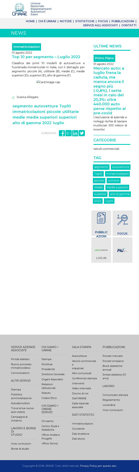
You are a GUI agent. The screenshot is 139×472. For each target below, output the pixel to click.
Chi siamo (48, 421)
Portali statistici (20, 359)
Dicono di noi (80, 393)
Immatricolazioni (82, 423)
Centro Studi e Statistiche (50, 428)
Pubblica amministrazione (21, 396)
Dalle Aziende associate (80, 405)
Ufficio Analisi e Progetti (51, 436)
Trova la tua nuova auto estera (22, 410)
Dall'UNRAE (79, 398)
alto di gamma (120, 194)
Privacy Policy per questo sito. (98, 465)
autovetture (120, 167)
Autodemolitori (20, 403)
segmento (101, 167)
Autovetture (79, 356)
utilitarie (113, 180)
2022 (97, 201)
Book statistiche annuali (112, 367)
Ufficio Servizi (50, 443)
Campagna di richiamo (19, 418)
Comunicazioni (20, 372)
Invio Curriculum (113, 410)
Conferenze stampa (84, 378)
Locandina (109, 405)
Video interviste (81, 388)
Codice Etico (49, 398)
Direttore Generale (53, 374)
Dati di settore (80, 433)
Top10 (98, 173)
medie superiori (117, 187)
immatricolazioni (117, 173)
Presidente (48, 369)
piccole (99, 180)
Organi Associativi (52, 379)
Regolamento (111, 399)
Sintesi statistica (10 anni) (114, 376)
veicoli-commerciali (106, 148)
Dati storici (78, 438)
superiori (100, 194)
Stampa (16, 389)
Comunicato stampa (115, 395)
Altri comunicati (81, 373)
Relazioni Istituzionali (48, 386)
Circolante (78, 428)
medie (98, 187)
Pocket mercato (113, 356)
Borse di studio (20, 448)
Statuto (46, 392)
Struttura (47, 364)
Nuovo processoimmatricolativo (21, 366)
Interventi (78, 383)
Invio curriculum (21, 443)
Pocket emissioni (113, 361)
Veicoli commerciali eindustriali (84, 365)
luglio (109, 201)
